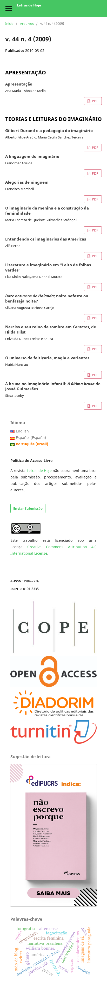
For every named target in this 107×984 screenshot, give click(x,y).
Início (9, 23)
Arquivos (27, 23)
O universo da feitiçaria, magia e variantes (47, 358)
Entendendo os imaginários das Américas (45, 239)
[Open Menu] (8, 8)
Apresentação (18, 84)
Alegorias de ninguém (27, 182)
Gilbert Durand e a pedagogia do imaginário (49, 130)
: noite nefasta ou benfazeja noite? (46, 298)
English (22, 431)
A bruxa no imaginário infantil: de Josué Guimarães (53, 386)
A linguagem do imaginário (32, 156)
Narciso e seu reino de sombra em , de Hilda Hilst (50, 329)
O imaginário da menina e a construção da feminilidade (47, 211)
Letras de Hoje (29, 5)
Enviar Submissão (28, 508)
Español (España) (31, 437)
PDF (94, 101)
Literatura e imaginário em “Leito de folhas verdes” (48, 267)
